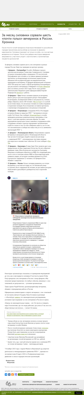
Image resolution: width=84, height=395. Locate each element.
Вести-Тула (37, 102)
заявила (17, 297)
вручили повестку (21, 334)
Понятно (78, 393)
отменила (45, 328)
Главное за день (14, 29)
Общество (73, 24)
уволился (19, 93)
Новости (61, 24)
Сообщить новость (26, 374)
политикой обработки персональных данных (44, 392)
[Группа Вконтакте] (9, 374)
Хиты (70, 29)
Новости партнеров (69, 384)
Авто (14, 24)
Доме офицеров (44, 86)
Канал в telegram (52, 382)
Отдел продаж (37, 382)
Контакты (25, 382)
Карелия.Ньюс (35, 115)
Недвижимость (47, 24)
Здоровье (33, 24)
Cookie (57, 384)
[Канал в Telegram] (6, 374)
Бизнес (22, 24)
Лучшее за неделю (42, 29)
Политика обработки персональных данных (37, 384)
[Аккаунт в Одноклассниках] (12, 374)
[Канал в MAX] (16, 374)
